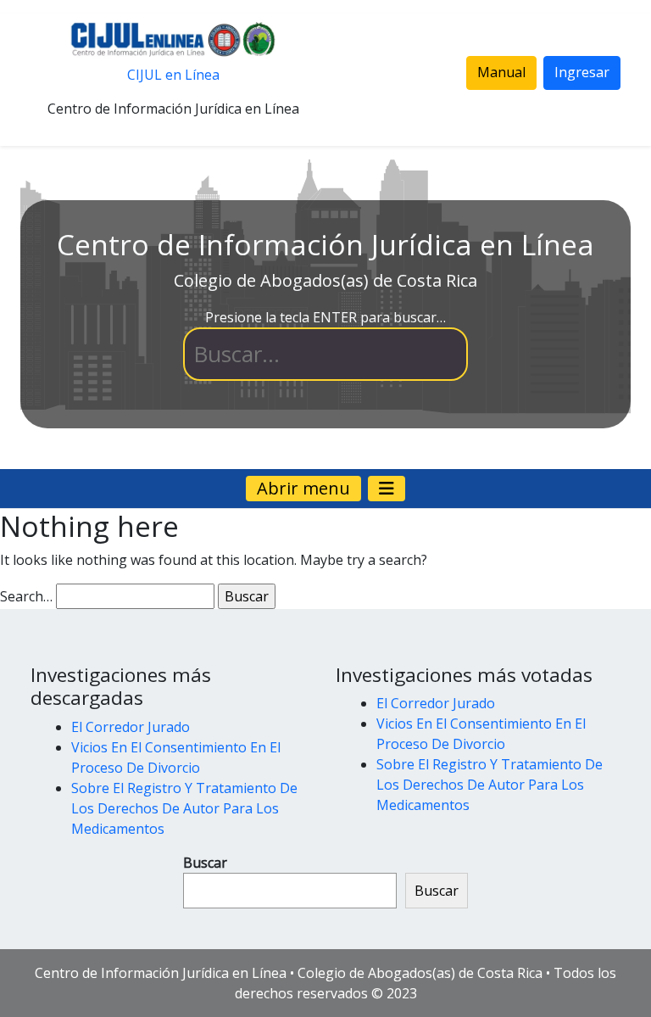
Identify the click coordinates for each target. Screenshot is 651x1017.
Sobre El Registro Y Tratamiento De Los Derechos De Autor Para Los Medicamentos (184, 808)
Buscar (205, 862)
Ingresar (581, 72)
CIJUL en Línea (173, 74)
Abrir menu (303, 488)
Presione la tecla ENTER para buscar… (325, 317)
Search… (26, 596)
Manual (501, 72)
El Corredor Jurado (130, 727)
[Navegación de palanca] (386, 488)
